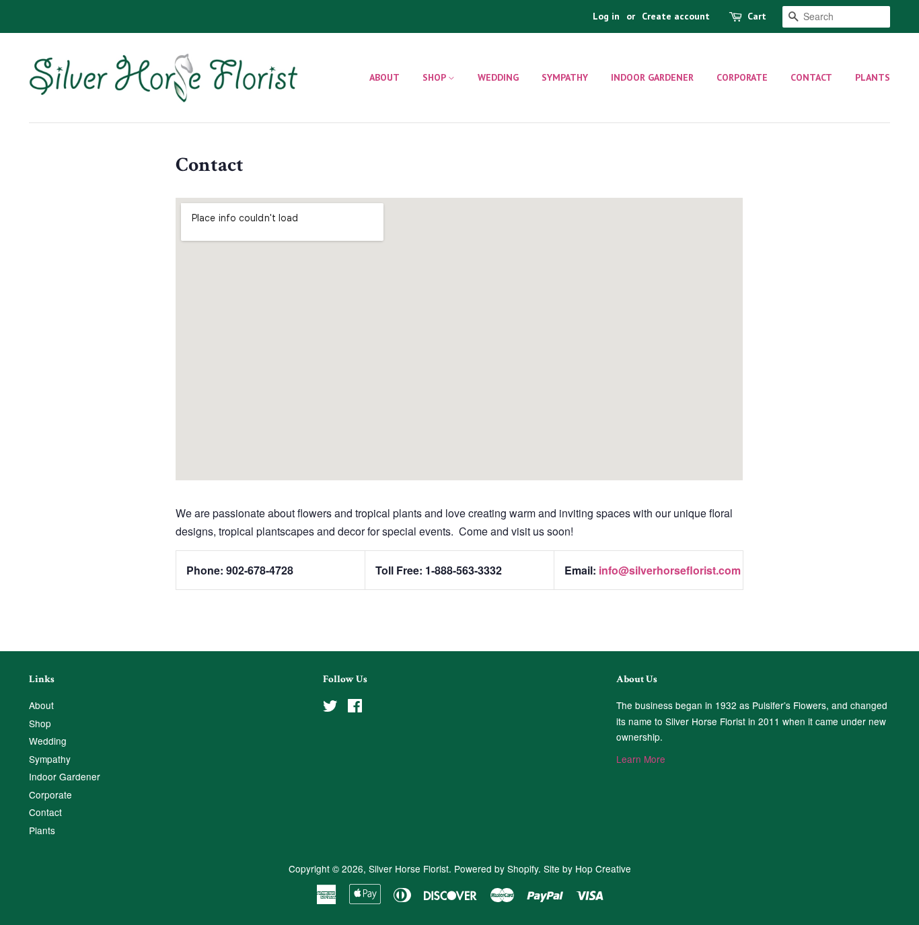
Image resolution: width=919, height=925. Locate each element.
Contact (811, 77)
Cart (756, 16)
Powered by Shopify (496, 868)
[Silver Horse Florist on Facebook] (355, 707)
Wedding (498, 77)
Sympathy (565, 77)
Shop (435, 77)
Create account (676, 16)
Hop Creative (603, 868)
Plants (872, 77)
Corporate (742, 77)
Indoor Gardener (652, 77)
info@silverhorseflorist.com (670, 570)
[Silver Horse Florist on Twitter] (330, 707)
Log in (606, 16)
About (384, 77)
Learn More (640, 759)
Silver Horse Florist (409, 868)
